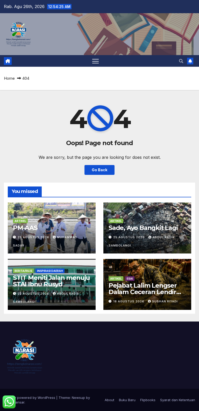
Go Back (99, 170)
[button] (181, 61)
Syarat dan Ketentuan (177, 400)
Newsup (78, 397)
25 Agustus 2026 (34, 237)
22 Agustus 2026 (34, 293)
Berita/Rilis (23, 270)
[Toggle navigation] (95, 61)
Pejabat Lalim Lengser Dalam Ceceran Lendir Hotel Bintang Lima (143, 292)
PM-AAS (25, 227)
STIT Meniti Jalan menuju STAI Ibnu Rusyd (51, 281)
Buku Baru (127, 400)
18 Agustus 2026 (129, 301)
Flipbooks (147, 400)
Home (9, 78)
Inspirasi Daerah (50, 270)
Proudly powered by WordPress (30, 397)
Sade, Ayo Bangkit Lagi (143, 227)
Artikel (20, 220)
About (109, 400)
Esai (130, 278)
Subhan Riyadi (165, 301)
